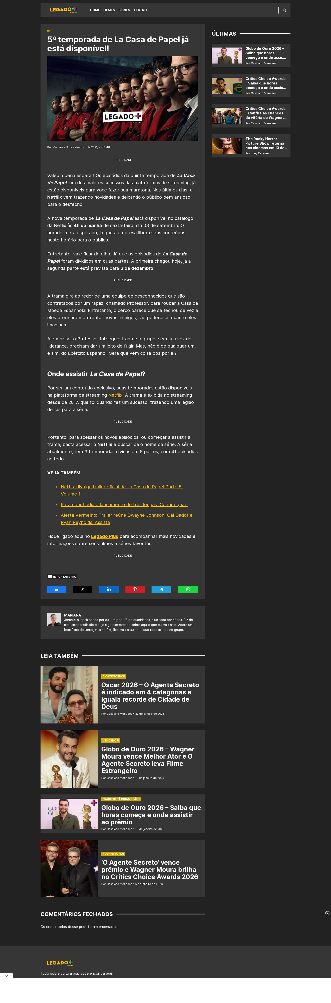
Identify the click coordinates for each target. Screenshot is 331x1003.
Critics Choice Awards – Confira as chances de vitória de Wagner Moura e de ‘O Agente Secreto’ (265, 117)
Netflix (115, 395)
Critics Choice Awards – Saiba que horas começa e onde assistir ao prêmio (266, 85)
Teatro (140, 10)
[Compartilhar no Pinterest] (135, 589)
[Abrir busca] (284, 10)
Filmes (109, 10)
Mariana (72, 615)
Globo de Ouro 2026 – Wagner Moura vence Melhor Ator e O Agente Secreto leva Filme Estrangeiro (148, 760)
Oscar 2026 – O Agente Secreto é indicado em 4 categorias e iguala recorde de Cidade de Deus (150, 695)
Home (95, 10)
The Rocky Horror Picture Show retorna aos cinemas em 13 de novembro (264, 145)
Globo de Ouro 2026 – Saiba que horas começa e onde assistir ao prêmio (151, 815)
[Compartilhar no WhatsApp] (188, 589)
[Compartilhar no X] (82, 589)
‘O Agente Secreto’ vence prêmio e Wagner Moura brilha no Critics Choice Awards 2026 (149, 870)
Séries (124, 10)
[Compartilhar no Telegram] (161, 589)
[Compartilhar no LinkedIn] (109, 589)
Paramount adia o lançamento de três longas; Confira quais (124, 504)
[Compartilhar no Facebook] (56, 589)
